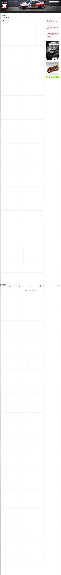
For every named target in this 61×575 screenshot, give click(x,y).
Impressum (34, 290)
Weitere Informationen (28, 290)
